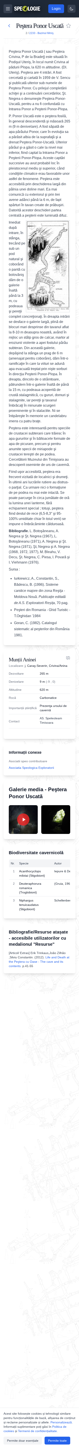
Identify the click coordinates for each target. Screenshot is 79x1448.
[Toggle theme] (71, 9)
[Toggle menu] (8, 8)
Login (56, 8)
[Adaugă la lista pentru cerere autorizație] (68, 25)
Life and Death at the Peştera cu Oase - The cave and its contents (39, 962)
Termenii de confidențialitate (37, 1431)
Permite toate (57, 1440)
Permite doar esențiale (22, 1440)
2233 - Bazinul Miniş (41, 33)
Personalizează (61, 1422)
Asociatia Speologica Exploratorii (31, 767)
